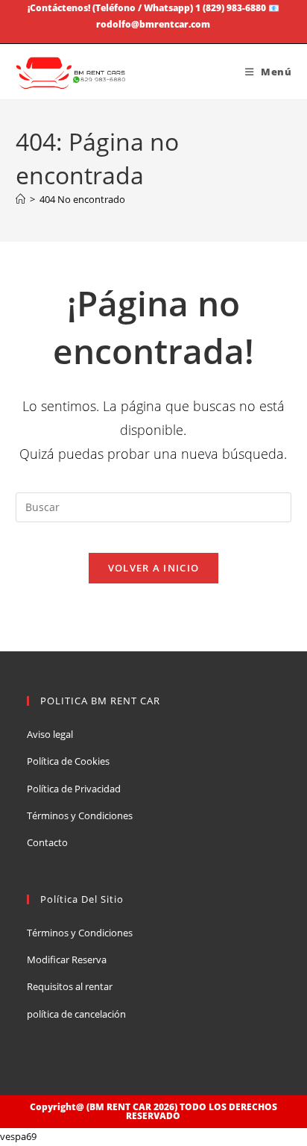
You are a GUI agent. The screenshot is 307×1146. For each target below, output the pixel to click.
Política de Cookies (68, 761)
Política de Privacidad (74, 788)
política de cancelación (76, 1014)
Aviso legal (50, 734)
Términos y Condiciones (80, 815)
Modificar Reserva (67, 959)
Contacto (47, 842)
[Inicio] (20, 199)
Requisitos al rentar (70, 986)
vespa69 (18, 1136)
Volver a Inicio (154, 567)
